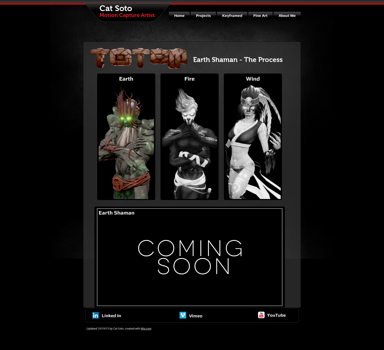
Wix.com (146, 328)
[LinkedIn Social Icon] (95, 315)
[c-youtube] (261, 315)
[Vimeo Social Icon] (183, 315)
